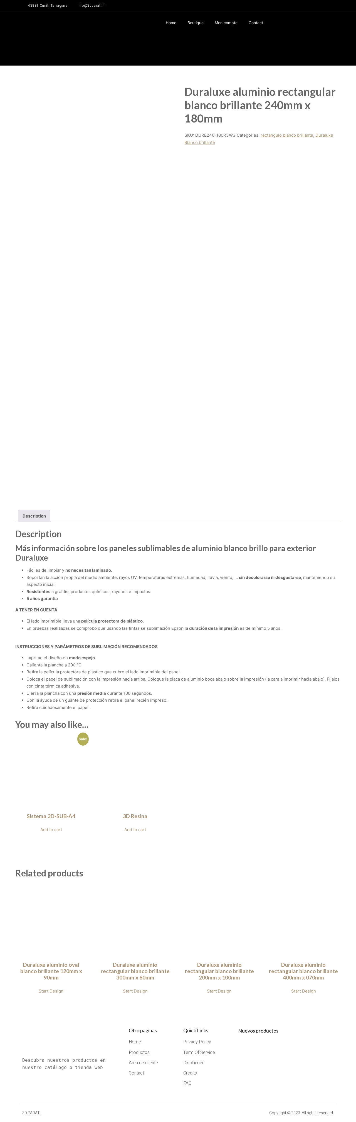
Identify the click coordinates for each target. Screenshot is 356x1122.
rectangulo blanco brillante (287, 135)
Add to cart (51, 829)
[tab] (34, 516)
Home (171, 22)
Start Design (51, 991)
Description (34, 516)
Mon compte (226, 22)
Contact (256, 22)
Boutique (195, 22)
